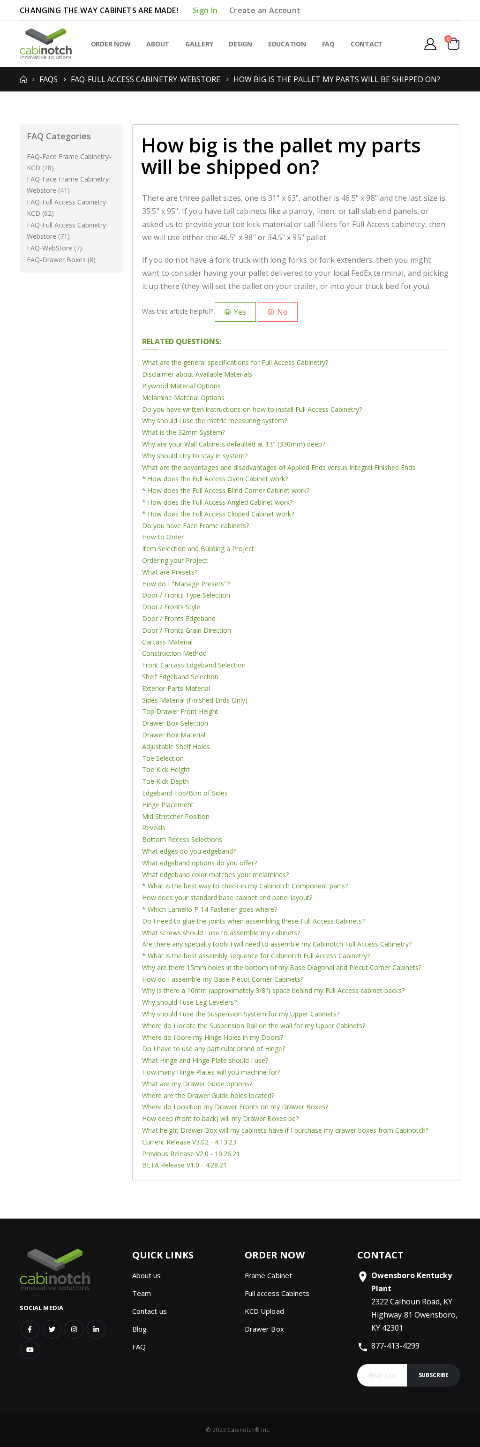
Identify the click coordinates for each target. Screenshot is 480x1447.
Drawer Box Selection (175, 723)
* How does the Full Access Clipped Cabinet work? (218, 513)
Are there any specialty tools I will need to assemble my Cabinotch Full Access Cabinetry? (277, 943)
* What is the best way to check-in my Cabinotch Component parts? (245, 885)
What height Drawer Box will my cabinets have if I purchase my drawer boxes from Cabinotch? (285, 1130)
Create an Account (265, 10)
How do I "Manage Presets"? (186, 583)
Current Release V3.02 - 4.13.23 (189, 1141)
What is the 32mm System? (183, 432)
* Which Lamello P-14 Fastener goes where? (209, 909)
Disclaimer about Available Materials (197, 374)
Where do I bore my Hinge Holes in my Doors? (212, 1037)
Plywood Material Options (181, 385)
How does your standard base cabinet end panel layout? (227, 897)
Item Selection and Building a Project (198, 548)
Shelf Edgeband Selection (180, 676)
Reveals (153, 827)
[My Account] (430, 44)
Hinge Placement (168, 804)
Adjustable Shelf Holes (176, 746)
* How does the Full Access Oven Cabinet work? (215, 478)
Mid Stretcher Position (176, 816)
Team (141, 1293)
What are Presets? (169, 572)
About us (146, 1275)
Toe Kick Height (166, 769)
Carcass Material (167, 641)
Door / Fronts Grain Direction (186, 630)
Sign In (205, 10)
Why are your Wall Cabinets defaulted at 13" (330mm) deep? (233, 443)
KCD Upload (264, 1311)
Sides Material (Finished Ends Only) (195, 700)
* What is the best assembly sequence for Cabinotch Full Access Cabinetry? (256, 955)
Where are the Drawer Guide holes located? (208, 1095)
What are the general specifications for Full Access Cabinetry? (235, 362)
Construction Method (174, 653)
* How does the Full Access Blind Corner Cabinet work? (225, 490)
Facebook (30, 1329)
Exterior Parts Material (176, 688)
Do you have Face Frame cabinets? (195, 525)
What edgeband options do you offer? (199, 862)
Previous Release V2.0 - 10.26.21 (191, 1153)
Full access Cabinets (277, 1293)
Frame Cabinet (268, 1275)
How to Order (163, 536)
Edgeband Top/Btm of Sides (185, 792)
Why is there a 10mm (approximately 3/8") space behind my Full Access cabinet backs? (273, 990)
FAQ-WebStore (54, 247)
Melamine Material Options (183, 397)
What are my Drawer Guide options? (197, 1083)
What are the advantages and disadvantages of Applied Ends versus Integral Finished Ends (278, 467)
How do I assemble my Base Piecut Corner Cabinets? (222, 979)
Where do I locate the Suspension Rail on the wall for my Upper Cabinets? (253, 1025)
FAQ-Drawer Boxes (61, 259)
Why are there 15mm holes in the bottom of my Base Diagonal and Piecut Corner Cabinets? (281, 967)
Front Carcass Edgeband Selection (194, 664)
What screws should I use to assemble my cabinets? (221, 932)
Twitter (52, 1329)
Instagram (74, 1329)
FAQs (48, 79)
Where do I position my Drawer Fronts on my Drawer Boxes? (235, 1106)
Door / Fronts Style (171, 606)
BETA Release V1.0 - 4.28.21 (184, 1164)
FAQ (139, 1346)
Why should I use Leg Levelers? (189, 1002)
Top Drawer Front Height (180, 711)
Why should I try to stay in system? (195, 455)
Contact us (149, 1311)
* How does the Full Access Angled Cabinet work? (217, 502)
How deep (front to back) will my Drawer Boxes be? (220, 1118)
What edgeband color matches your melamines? (215, 874)
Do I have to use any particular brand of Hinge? (213, 1048)
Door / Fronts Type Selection (186, 595)
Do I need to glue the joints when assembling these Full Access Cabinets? (253, 921)
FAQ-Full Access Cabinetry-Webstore (145, 79)
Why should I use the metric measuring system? (214, 420)
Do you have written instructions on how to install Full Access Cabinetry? (252, 409)
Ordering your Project (175, 560)
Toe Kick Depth (165, 781)
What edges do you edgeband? (189, 851)
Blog (139, 1328)
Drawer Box (264, 1328)
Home (23, 79)
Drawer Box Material (173, 734)
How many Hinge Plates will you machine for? (211, 1072)
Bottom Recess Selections (182, 839)
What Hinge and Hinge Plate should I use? (205, 1060)
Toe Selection (163, 758)
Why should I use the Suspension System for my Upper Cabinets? (240, 1013)
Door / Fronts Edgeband (179, 618)
